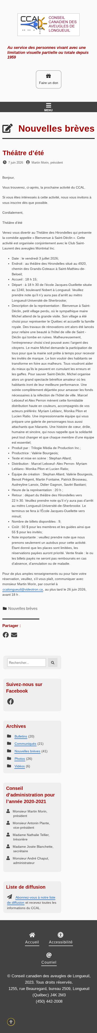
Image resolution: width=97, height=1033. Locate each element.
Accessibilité (61, 942)
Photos (20, 759)
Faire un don (48, 83)
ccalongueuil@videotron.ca (23, 589)
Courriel (48, 962)
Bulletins (21, 736)
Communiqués (25, 743)
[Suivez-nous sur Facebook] (10, 703)
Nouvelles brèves (22, 609)
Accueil (32, 942)
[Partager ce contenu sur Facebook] (5, 636)
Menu (48, 110)
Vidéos (20, 766)
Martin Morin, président (47, 162)
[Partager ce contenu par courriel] (14, 636)
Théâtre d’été (23, 153)
